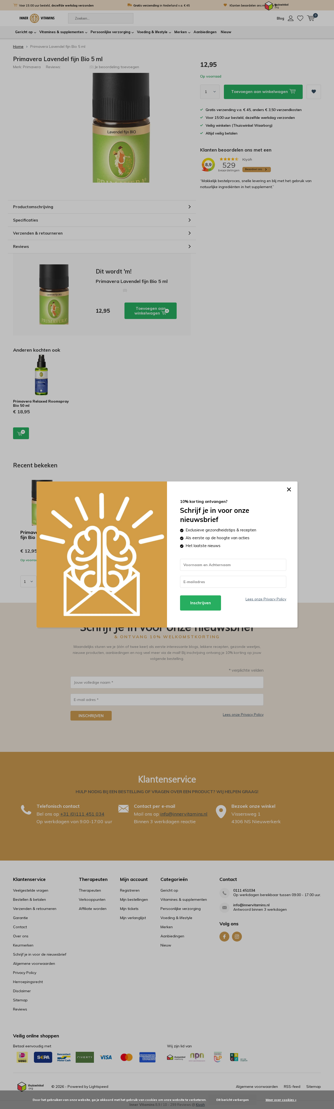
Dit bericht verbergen (232, 1100)
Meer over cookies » (281, 1100)
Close (289, 489)
